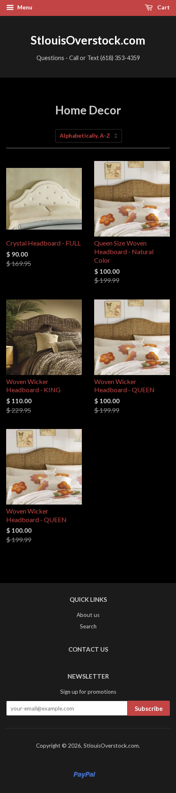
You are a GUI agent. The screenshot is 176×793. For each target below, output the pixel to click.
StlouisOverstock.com (88, 40)
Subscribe (149, 708)
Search (88, 626)
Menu (24, 7)
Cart (163, 7)
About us (88, 615)
